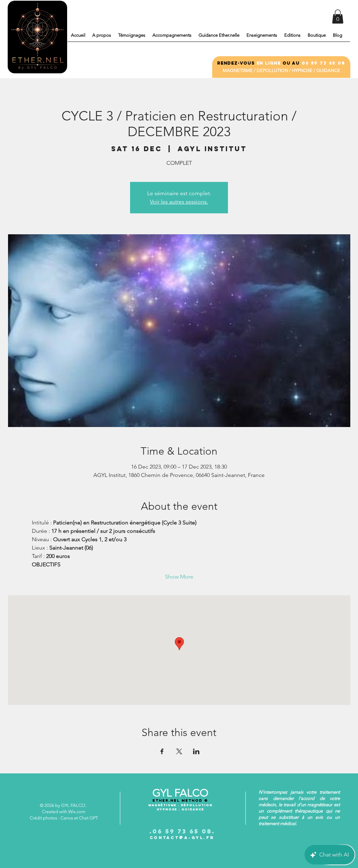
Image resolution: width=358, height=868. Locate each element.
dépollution (197, 805)
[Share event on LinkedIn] (196, 751)
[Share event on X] (179, 751)
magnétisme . (164, 805)
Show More (179, 576)
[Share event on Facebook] (162, 751)
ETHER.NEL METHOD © (180, 800)
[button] (338, 16)
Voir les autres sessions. (179, 201)
